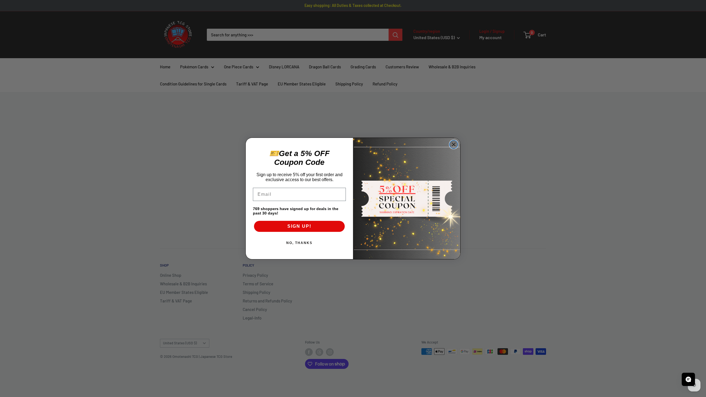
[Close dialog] (454, 144)
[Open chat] (688, 379)
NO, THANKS (299, 243)
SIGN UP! (299, 226)
